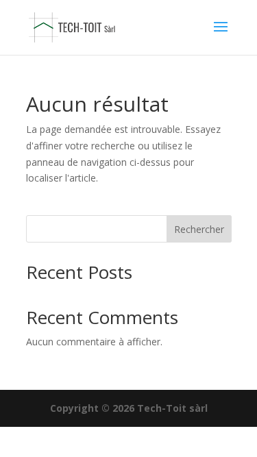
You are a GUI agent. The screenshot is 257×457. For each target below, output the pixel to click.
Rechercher (199, 229)
